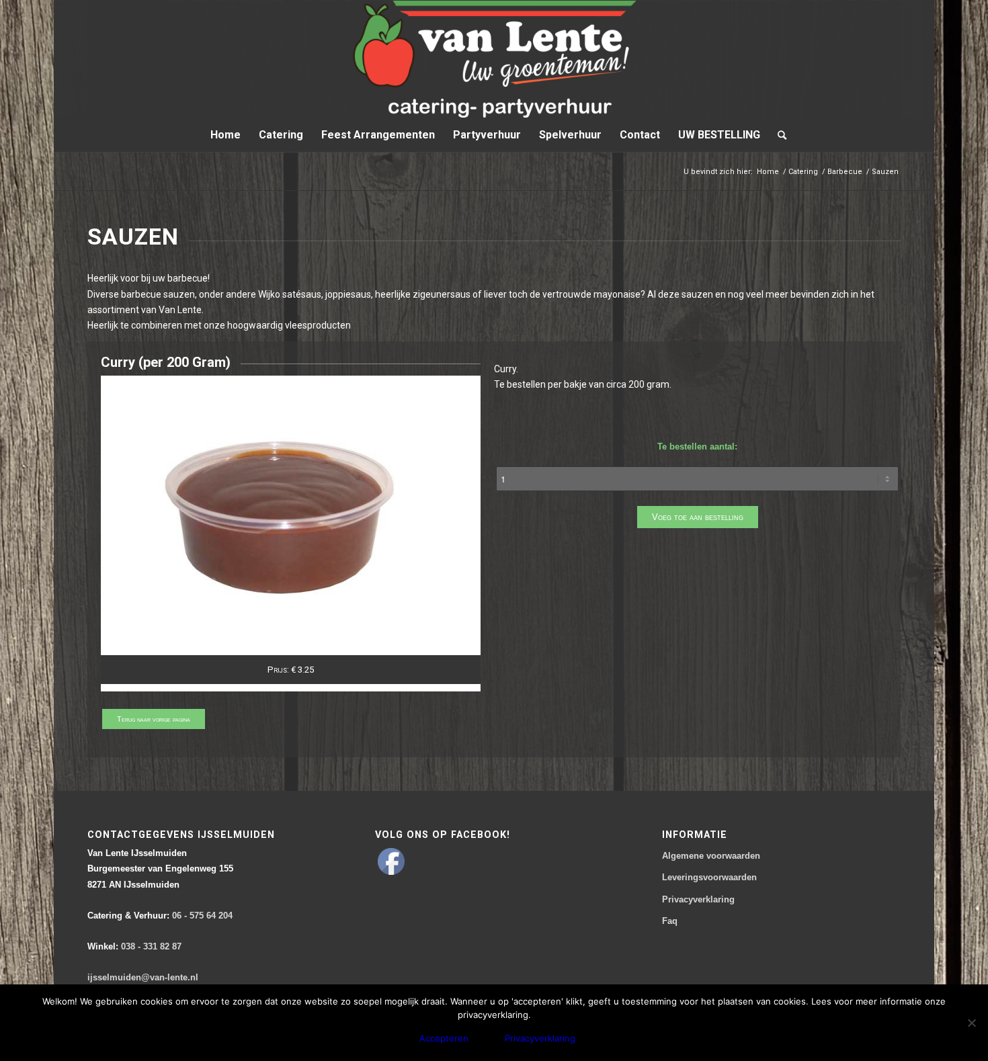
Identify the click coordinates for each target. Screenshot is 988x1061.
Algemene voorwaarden (711, 856)
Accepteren (443, 1038)
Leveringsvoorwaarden (709, 877)
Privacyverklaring (698, 899)
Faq (669, 921)
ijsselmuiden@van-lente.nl (142, 977)
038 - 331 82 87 (134, 946)
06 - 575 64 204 (160, 915)
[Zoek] (777, 135)
